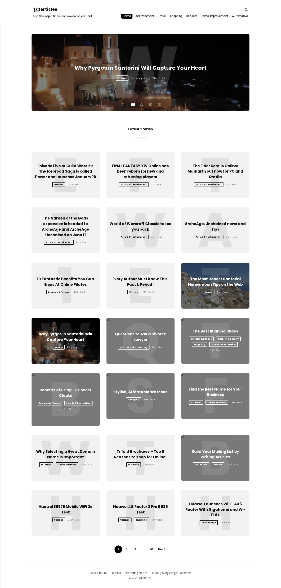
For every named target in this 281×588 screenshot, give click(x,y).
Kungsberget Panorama (177, 573)
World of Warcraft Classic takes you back (140, 226)
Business (133, 464)
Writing (133, 292)
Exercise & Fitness (58, 292)
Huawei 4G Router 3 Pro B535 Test (140, 509)
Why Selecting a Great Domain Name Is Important (65, 454)
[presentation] (41, 72)
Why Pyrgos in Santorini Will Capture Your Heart (140, 68)
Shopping (176, 16)
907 (152, 549)
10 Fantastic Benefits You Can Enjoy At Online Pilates (65, 281)
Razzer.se (116, 573)
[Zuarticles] (46, 10)
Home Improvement (214, 16)
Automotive (240, 16)
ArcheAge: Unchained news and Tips (215, 226)
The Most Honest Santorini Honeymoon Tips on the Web (215, 281)
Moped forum (98, 573)
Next (161, 549)
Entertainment (144, 16)
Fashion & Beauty (228, 338)
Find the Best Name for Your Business (215, 392)
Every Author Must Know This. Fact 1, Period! (140, 281)
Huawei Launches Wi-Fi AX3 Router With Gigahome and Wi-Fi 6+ (215, 509)
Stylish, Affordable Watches (140, 392)
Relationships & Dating (134, 347)
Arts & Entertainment (134, 184)
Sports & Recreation (223, 344)
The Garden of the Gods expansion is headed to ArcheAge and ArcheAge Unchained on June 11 (65, 226)
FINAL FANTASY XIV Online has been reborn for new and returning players (140, 171)
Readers (191, 16)
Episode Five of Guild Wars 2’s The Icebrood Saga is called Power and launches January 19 (65, 171)
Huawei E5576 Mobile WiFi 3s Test (65, 509)
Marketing (201, 464)
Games (58, 184)
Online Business (216, 402)
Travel (162, 16)
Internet (196, 402)
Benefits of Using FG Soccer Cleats (65, 392)
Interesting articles (136, 573)
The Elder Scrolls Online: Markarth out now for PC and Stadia (215, 171)
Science (58, 519)
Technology (208, 522)
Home (127, 16)
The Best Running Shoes (215, 331)
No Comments (139, 78)
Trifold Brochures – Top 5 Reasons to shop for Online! (140, 454)
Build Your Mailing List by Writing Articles (215, 454)
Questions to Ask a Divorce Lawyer (140, 337)
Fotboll (154, 573)
